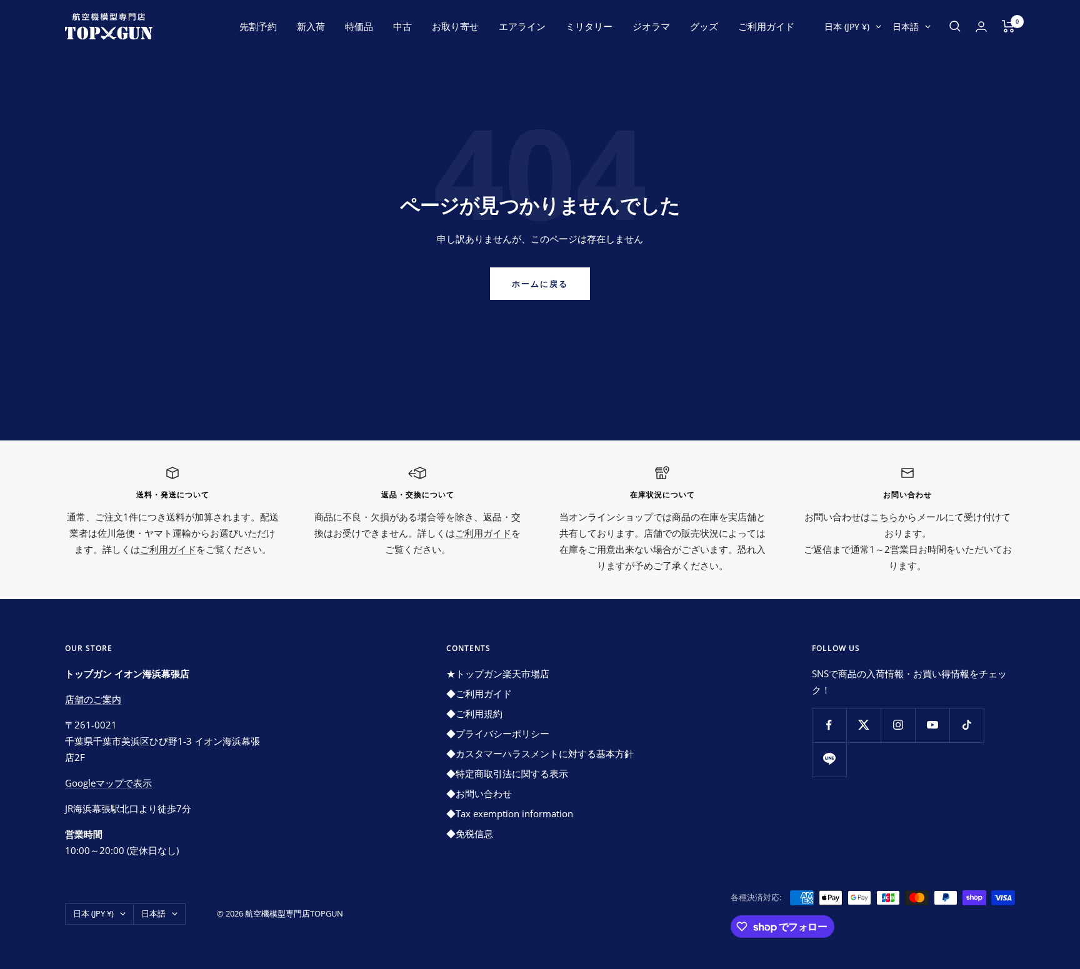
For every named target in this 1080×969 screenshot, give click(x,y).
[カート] (1008, 26)
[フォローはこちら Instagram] (898, 725)
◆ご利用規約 (474, 713)
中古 (402, 26)
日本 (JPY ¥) (846, 26)
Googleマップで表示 (108, 783)
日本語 (905, 26)
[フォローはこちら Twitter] (863, 725)
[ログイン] (981, 26)
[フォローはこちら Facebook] (829, 725)
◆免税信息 (469, 833)
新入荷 (311, 26)
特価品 (359, 26)
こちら (884, 516)
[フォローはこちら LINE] (829, 759)
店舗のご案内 (93, 699)
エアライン (522, 26)
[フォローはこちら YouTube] (932, 725)
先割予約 (258, 26)
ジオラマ (651, 26)
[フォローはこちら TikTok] (966, 725)
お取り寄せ (455, 26)
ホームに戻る (540, 283)
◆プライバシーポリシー (497, 733)
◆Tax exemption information (509, 813)
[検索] (955, 26)
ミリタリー (589, 26)
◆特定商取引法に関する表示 (507, 773)
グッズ (704, 26)
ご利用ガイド (766, 26)
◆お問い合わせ (479, 793)
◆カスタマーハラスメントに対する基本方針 (540, 753)
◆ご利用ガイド (479, 693)
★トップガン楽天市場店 (497, 673)
